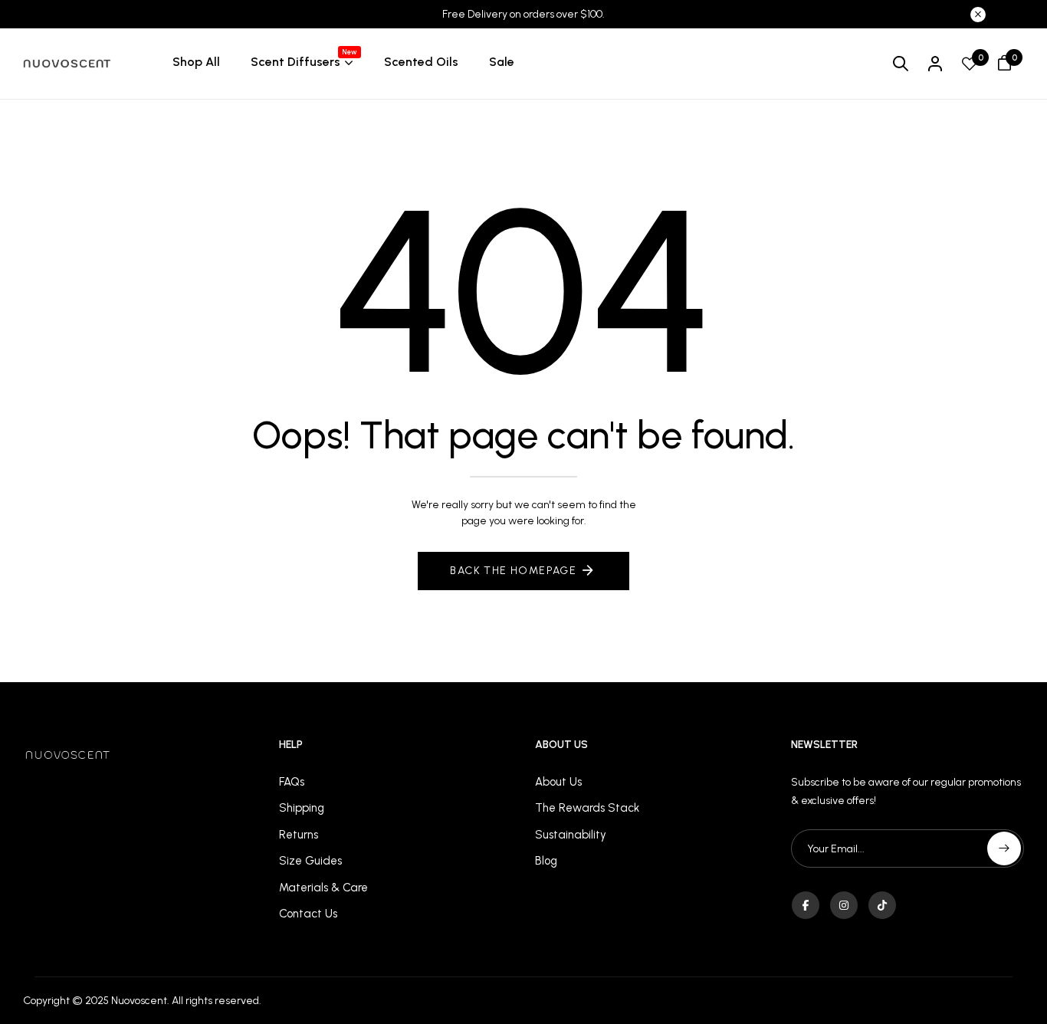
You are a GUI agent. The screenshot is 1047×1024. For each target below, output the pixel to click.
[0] (969, 65)
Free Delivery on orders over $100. (523, 14)
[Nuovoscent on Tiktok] (882, 905)
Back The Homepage (513, 570)
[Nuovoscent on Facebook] (805, 905)
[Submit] (1004, 848)
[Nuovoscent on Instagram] (843, 905)
